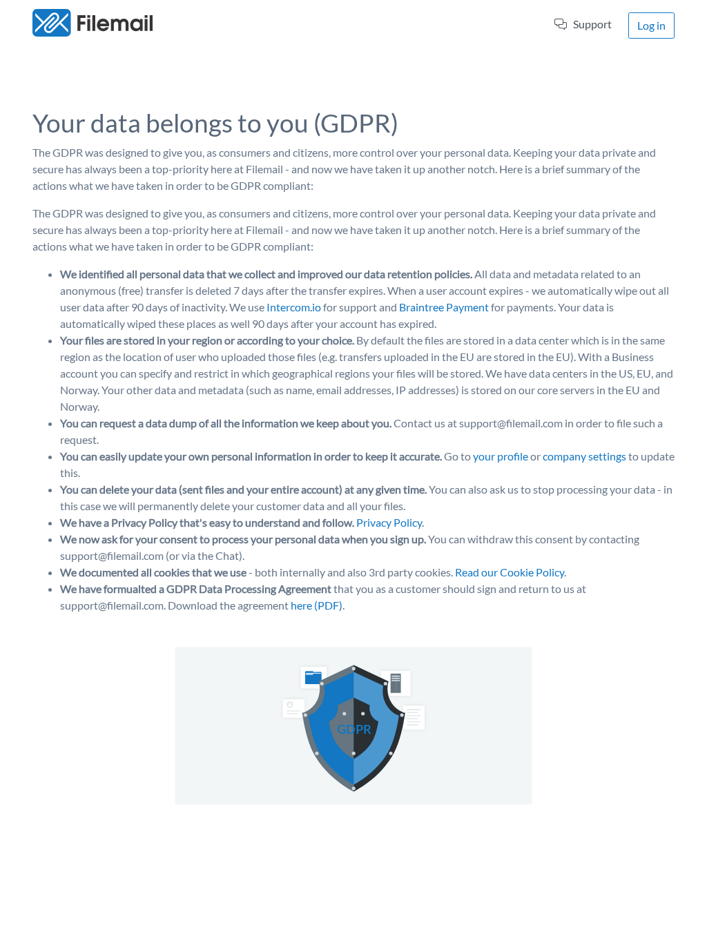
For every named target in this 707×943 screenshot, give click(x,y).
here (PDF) (316, 605)
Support (592, 23)
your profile (500, 456)
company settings (584, 456)
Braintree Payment (444, 306)
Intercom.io (294, 306)
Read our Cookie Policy (509, 572)
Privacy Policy (389, 522)
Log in (651, 25)
